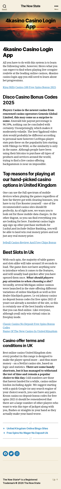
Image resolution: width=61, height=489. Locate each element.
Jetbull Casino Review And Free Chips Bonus (29, 242)
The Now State (30, 6)
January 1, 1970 (37, 33)
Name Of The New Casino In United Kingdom (30, 331)
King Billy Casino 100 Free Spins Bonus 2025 (29, 87)
